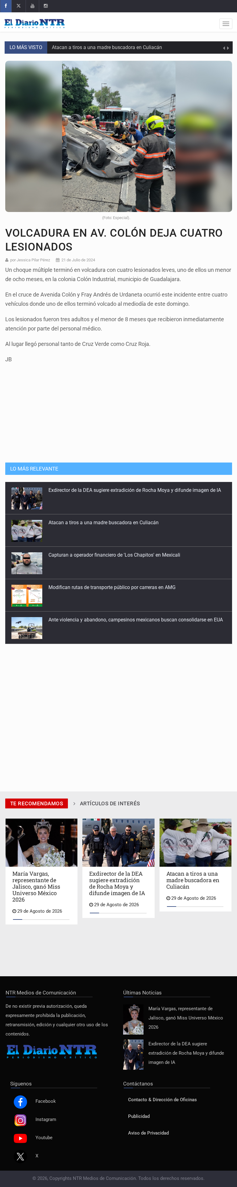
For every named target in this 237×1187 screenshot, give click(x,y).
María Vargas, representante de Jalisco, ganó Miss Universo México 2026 (185, 1018)
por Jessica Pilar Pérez (30, 260)
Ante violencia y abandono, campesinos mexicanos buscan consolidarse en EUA (135, 620)
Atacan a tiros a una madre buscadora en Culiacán (107, 47)
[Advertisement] (118, 410)
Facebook (45, 1101)
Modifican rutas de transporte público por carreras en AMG (112, 587)
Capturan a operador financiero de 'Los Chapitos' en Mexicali (114, 555)
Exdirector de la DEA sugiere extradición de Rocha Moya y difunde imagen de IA (134, 490)
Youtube (43, 1137)
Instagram (45, 1119)
